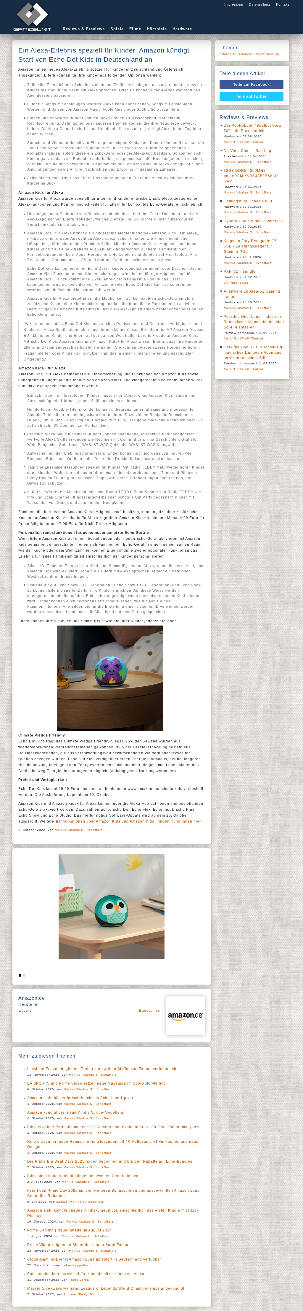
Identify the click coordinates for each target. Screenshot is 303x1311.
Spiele (117, 29)
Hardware (182, 29)
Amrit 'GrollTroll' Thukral (243, 142)
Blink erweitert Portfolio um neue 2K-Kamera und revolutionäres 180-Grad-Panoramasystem (114, 1127)
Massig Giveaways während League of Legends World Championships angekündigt (105, 1288)
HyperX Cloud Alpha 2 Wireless (253, 221)
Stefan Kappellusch (76, 1265)
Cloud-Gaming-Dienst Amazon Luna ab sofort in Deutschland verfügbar (94, 1259)
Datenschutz (259, 4)
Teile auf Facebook (251, 84)
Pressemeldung (267, 54)
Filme (135, 29)
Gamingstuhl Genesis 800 (248, 201)
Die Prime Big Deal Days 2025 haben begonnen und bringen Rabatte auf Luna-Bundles (109, 1161)
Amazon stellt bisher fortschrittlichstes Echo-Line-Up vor (80, 1098)
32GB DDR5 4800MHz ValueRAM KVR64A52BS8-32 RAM (251, 176)
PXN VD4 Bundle (240, 271)
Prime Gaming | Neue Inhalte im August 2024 (69, 1230)
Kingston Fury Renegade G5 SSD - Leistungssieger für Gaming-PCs (250, 246)
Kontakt (282, 4)
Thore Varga (79, 1279)
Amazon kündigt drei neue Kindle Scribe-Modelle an (76, 1112)
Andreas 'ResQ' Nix (79, 1294)
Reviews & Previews (84, 29)
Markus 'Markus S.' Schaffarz (78, 829)
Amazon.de (228, 54)
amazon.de (151, 1010)
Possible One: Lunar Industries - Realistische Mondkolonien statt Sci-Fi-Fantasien (254, 322)
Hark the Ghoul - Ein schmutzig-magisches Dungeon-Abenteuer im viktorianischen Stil (254, 352)
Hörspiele (157, 29)
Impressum (233, 4)
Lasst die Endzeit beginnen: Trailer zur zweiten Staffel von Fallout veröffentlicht (102, 1069)
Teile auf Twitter (251, 96)
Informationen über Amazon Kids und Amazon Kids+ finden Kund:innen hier (130, 821)
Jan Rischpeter (236, 282)
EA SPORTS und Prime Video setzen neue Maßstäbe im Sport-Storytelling (96, 1083)
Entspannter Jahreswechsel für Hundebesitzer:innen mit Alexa (85, 1274)
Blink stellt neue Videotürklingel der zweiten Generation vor (83, 1176)
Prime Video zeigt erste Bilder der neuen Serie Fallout (78, 1245)
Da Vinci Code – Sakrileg (247, 151)
